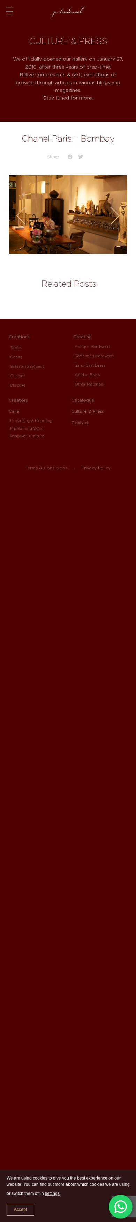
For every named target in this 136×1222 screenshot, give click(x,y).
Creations (19, 336)
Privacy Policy (96, 467)
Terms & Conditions (47, 467)
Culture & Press (87, 411)
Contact (80, 422)
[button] (70, 157)
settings (52, 1193)
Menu (9, 11)
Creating (82, 336)
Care (14, 411)
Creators (18, 400)
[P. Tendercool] (68, 10)
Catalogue (82, 400)
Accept (20, 1209)
